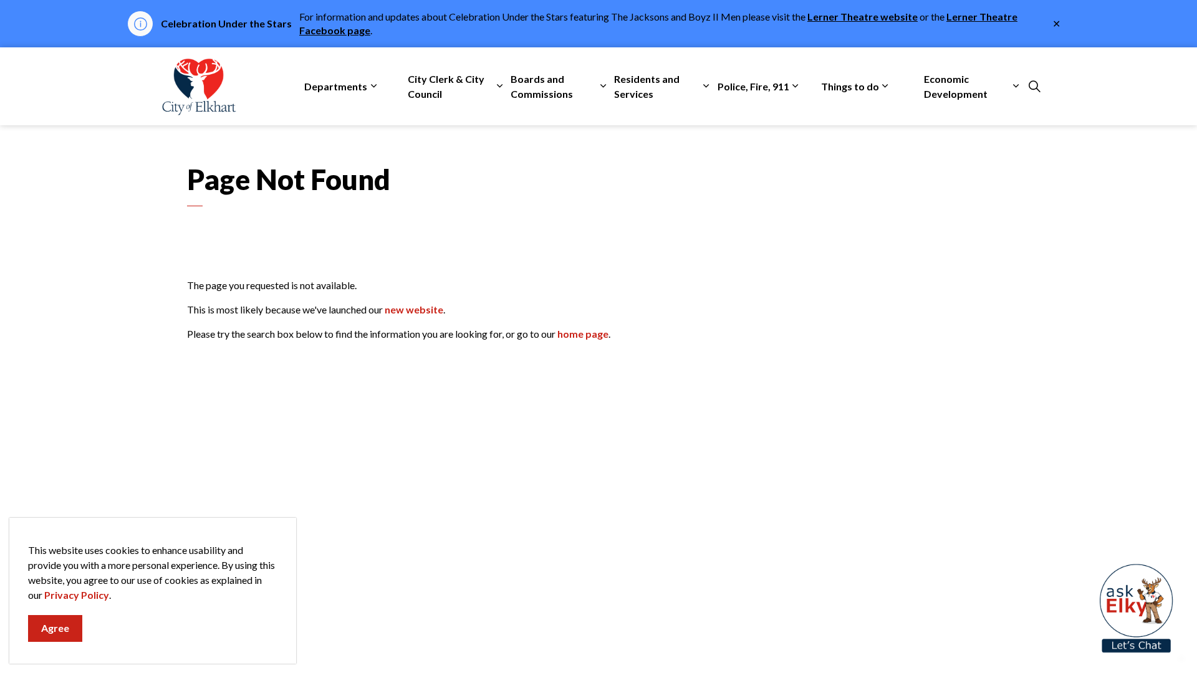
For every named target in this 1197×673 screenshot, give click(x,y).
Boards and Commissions (542, 86)
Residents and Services (647, 86)
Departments (335, 86)
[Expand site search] (1034, 86)
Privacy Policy (76, 595)
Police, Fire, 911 (753, 86)
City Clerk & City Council (446, 86)
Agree (55, 628)
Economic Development (956, 86)
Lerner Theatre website (862, 16)
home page (582, 334)
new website (414, 309)
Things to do (850, 86)
